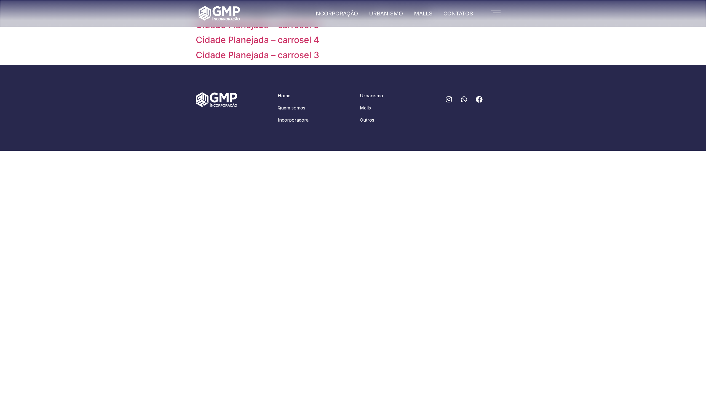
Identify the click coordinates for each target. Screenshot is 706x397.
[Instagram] (449, 99)
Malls (423, 13)
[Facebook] (479, 99)
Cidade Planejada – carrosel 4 (257, 39)
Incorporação (336, 13)
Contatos (458, 13)
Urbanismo (386, 13)
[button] (496, 12)
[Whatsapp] (464, 99)
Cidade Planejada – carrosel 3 (257, 55)
